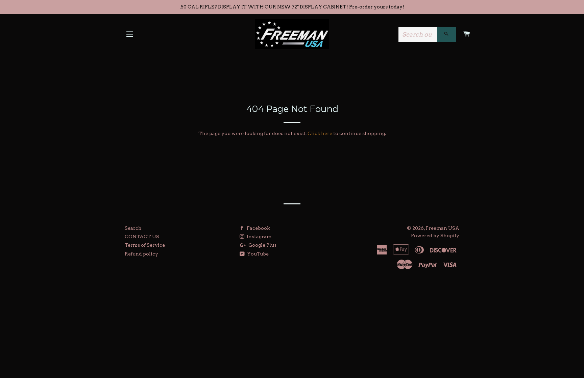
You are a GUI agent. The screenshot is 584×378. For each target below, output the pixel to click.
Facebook (258, 228)
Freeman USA (442, 228)
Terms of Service (145, 245)
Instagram (258, 236)
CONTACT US (142, 236)
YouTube (257, 254)
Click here (320, 133)
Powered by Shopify (435, 235)
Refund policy (141, 254)
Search (133, 228)
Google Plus (261, 245)
